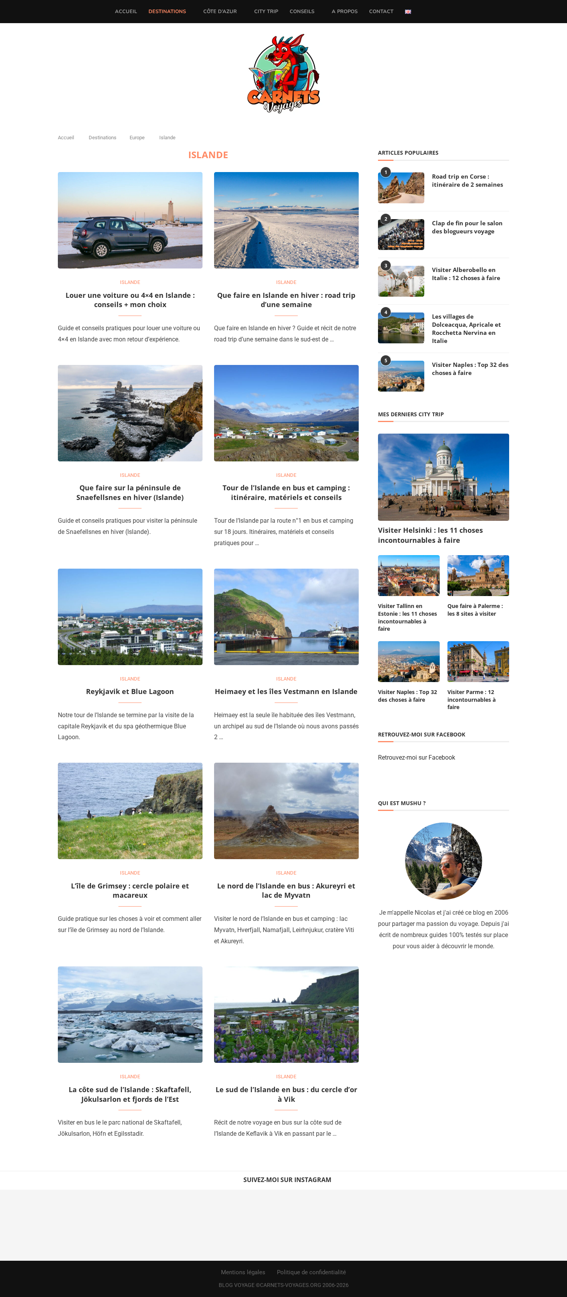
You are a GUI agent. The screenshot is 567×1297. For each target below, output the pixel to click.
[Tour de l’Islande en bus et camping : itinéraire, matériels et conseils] (286, 413)
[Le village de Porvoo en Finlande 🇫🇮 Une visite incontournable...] (35, 1225)
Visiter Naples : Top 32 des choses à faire (470, 369)
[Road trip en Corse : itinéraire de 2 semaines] (401, 187)
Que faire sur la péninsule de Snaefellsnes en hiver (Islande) (130, 492)
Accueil (126, 11)
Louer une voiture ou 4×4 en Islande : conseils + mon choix (130, 299)
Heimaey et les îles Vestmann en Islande (286, 691)
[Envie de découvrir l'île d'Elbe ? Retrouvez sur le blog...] (106, 1225)
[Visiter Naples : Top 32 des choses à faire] (401, 376)
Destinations (167, 11)
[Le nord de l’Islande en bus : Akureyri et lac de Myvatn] (286, 811)
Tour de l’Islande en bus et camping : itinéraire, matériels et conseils (286, 492)
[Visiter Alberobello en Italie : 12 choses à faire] (401, 281)
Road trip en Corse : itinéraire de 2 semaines (467, 180)
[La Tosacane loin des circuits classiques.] (177, 1225)
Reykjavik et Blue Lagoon (130, 691)
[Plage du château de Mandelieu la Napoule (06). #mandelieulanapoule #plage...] (531, 1225)
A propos (345, 11)
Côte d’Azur (220, 11)
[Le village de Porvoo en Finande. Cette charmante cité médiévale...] (319, 1225)
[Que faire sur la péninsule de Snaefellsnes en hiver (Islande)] (130, 413)
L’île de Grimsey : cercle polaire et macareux (130, 890)
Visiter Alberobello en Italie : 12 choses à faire (466, 274)
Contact (381, 11)
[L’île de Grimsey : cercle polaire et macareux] (130, 811)
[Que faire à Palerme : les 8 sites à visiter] (478, 575)
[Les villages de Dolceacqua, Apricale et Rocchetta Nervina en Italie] (401, 327)
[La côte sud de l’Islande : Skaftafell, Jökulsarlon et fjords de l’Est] (130, 1014)
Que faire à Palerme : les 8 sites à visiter (475, 609)
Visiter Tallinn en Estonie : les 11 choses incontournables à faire (407, 617)
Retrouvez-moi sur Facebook (416, 757)
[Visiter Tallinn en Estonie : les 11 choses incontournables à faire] (409, 575)
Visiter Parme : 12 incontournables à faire (471, 699)
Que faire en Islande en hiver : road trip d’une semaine (286, 299)
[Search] (448, 11)
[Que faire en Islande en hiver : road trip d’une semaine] (286, 220)
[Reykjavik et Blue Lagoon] (130, 617)
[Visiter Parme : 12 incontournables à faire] (478, 661)
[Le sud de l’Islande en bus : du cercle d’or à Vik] (286, 1014)
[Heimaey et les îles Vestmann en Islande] (286, 617)
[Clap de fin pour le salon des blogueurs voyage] (401, 234)
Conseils (302, 11)
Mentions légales (243, 1272)
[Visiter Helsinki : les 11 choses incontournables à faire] (443, 477)
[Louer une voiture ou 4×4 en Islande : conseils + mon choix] (130, 220)
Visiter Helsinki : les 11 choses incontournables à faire (430, 534)
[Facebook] (425, 11)
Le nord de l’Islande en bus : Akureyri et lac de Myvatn (286, 890)
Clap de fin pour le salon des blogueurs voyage (467, 227)
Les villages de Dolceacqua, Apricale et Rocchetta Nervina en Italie (466, 328)
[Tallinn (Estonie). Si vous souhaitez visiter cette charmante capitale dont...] (389, 1225)
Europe (137, 137)
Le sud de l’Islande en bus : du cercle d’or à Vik (286, 1094)
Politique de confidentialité (311, 1272)
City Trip (266, 11)
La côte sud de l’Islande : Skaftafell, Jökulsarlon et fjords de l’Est (130, 1094)
